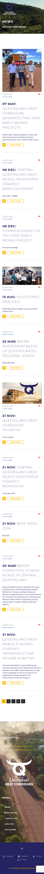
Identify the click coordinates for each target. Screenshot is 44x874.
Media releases (8, 334)
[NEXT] (23, 701)
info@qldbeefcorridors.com (21, 746)
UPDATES (9, 824)
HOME (7, 807)
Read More (15, 145)
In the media (7, 97)
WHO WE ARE (11, 813)
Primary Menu (40, 9)
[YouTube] (22, 848)
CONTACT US (11, 818)
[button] (4, 144)
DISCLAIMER (10, 830)
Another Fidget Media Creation (24, 868)
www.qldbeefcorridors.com (23, 750)
